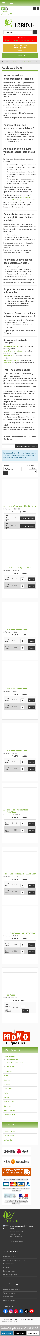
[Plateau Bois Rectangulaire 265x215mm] (20, 862)
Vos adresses (8, 1297)
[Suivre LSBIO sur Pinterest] (16, 1311)
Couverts (7, 1080)
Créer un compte (9, 1300)
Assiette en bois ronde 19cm (15, 689)
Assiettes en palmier (11, 346)
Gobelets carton (9, 356)
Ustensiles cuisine (10, 1115)
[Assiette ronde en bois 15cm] (20, 618)
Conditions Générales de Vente (14, 1260)
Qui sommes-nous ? (10, 1257)
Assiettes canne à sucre (15, 1063)
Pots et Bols (8, 1089)
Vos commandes (9, 1293)
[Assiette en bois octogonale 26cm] (20, 556)
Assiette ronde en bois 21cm (15, 750)
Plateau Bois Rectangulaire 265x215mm (19, 874)
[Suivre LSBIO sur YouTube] (31, 1311)
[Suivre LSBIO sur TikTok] (26, 1311)
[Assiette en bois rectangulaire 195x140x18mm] (20, 798)
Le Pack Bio (8, 1140)
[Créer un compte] (38, 8)
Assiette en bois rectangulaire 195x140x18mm (15, 811)
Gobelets (7, 1084)
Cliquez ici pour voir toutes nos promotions (20, 40)
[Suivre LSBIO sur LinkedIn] (21, 1311)
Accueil (15, 62)
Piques (6, 1097)
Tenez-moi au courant (27, 518)
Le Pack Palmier (9, 1131)
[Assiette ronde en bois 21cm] (20, 739)
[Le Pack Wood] (20, 983)
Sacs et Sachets (9, 1102)
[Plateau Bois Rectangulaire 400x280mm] (20, 921)
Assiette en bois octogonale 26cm (17, 568)
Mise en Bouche (9, 1110)
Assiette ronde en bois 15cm (15, 629)
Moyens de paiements (11, 1274)
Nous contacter (8, 1264)
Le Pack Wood (9, 995)
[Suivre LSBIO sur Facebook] (5, 1311)
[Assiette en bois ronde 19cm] (20, 677)
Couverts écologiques (11, 360)
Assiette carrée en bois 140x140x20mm (19, 506)
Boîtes (6, 1075)
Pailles (6, 1093)
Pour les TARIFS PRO (20, 45)
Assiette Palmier (12, 1059)
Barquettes (8, 1071)
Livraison (6, 1267)
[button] (34, 8)
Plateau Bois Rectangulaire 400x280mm (19, 933)
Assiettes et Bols (26, 62)
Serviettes (8, 363)
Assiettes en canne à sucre (13, 351)
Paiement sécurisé (9, 1271)
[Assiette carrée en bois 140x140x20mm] (20, 494)
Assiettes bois (12, 1066)
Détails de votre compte (11, 1290)
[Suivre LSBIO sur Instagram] (11, 1311)
